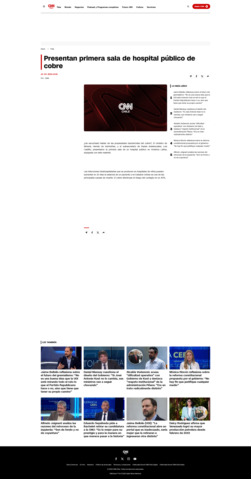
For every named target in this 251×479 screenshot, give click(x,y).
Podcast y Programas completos (102, 7)
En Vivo (82, 465)
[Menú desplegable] (44, 6)
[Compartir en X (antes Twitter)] (202, 76)
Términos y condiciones (121, 465)
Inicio (43, 49)
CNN (47, 78)
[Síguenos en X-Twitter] (122, 459)
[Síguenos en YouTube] (135, 459)
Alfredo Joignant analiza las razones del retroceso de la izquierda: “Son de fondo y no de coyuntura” (192, 155)
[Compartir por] (208, 76)
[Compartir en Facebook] (196, 76)
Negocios (79, 7)
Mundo (68, 7)
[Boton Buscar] (188, 6)
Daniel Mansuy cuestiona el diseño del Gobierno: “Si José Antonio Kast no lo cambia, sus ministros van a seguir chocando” (190, 113)
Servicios (151, 7)
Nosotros (90, 465)
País (59, 7)
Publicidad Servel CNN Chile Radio (172, 465)
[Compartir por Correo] (190, 76)
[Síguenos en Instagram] (129, 459)
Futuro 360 (127, 7)
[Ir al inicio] (51, 6)
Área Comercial (72, 465)
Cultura (139, 7)
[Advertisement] (60, 234)
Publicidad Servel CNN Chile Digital (145, 465)
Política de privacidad (103, 465)
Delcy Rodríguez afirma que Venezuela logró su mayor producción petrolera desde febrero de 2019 (187, 428)
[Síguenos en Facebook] (116, 459)
